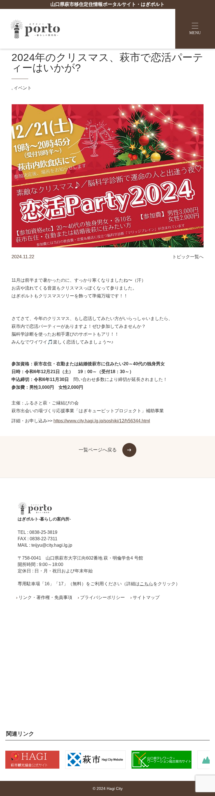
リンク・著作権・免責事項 (45, 597)
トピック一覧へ (188, 257)
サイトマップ (146, 597)
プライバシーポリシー (102, 597)
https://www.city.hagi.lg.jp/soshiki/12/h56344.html (101, 420)
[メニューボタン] (195, 29)
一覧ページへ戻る (98, 450)
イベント (23, 88)
